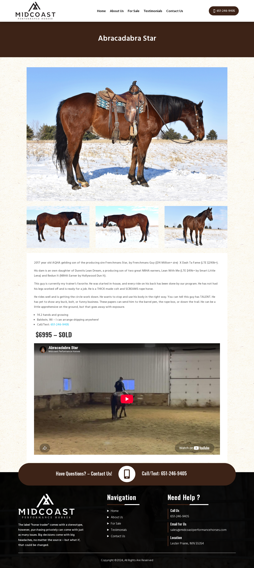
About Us (117, 11)
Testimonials (153, 11)
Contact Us (174, 11)
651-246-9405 (226, 11)
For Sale (133, 11)
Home (101, 11)
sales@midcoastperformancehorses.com (198, 530)
